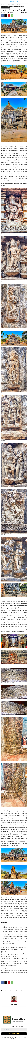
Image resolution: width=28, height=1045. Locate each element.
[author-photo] (14, 1002)
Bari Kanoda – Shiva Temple (20, 990)
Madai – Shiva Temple (6, 990)
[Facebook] (2, 15)
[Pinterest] (9, 15)
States (3, 7)
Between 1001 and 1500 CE (16, 4)
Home (2, 4)
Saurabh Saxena (6, 12)
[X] (5, 15)
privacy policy (20, 1037)
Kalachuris (22, 6)
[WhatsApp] (12, 15)
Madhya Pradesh (7, 7)
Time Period (7, 4)
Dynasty (18, 6)
